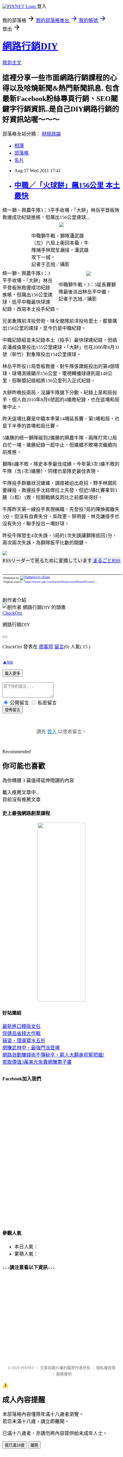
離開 (34, 1445)
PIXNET (27, 1368)
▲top (7, 661)
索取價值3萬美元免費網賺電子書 (37, 1062)
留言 (59, 646)
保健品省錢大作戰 (21, 1033)
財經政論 (51, 133)
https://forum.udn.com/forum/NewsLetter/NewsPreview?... (61, 581)
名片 (19, 160)
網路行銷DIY (30, 46)
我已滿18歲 (14, 1445)
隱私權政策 (106, 1368)
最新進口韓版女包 (21, 1026)
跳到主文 (11, 62)
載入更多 (12, 673)
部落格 (21, 153)
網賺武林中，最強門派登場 (31, 1047)
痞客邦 (46, 646)
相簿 (19, 145)
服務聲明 (64, 1374)
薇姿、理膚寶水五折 (23, 1040)
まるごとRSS (107, 560)
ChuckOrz (12, 613)
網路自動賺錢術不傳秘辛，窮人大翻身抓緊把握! (53, 1054)
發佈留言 (12, 710)
